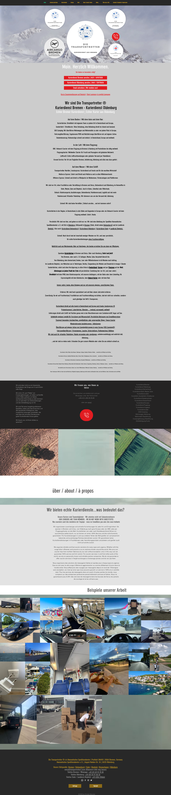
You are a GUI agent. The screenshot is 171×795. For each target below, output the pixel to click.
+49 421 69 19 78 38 (96, 772)
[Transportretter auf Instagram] (88, 780)
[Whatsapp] (82, 780)
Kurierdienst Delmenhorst (70, 228)
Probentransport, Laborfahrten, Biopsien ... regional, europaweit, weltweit (85, 309)
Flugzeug (111, 267)
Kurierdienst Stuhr (102, 228)
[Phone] (115, 36)
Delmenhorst (108, 225)
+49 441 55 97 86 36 (92, 774)
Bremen (87, 225)
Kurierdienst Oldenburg (87, 228)
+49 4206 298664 (98, 777)
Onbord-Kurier (93, 278)
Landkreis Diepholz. (116, 228)
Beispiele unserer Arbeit (106, 590)
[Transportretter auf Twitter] (91, 780)
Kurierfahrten (69, 253)
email (90, 402)
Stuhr (88, 767)
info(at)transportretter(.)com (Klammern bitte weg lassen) (86, 769)
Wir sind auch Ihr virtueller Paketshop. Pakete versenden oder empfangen (72, 334)
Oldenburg (71, 225)
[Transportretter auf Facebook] (85, 780)
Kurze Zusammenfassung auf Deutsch (73, 94)
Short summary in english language (98, 94)
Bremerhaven (104, 767)
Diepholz (51, 228)
